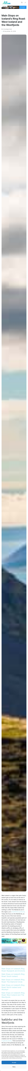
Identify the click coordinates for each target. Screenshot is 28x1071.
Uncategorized (7, 29)
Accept (14, 1062)
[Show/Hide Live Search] (21, 2)
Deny (14, 1067)
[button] (25, 1048)
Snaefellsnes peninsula (18, 912)
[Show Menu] (25, 2)
